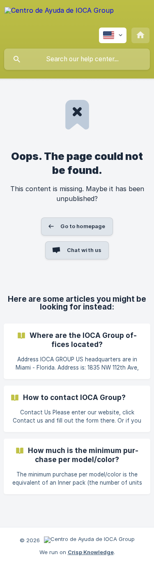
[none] (59, 16)
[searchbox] (77, 59)
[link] (77, 351)
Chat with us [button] (84, 250)
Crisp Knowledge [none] (91, 552)
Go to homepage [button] (82, 226)
